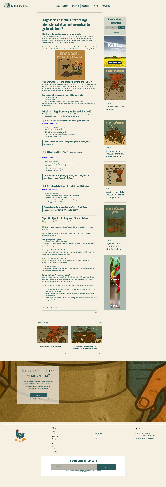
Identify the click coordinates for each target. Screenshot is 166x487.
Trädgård (55, 436)
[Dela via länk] (56, 307)
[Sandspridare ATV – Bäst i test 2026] (52, 334)
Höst (53, 446)
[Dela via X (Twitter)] (47, 307)
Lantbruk (108, 103)
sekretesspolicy (116, 32)
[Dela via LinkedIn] (51, 307)
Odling (54, 439)
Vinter (107, 188)
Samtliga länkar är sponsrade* (145, 438)
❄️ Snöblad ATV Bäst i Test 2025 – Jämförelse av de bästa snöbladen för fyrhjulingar (85, 347)
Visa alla (100, 322)
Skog (53, 431)
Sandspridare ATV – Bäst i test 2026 (50, 346)
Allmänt (54, 451)
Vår (53, 441)
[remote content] (69, 124)
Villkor (96, 438)
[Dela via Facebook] (43, 307)
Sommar (55, 444)
